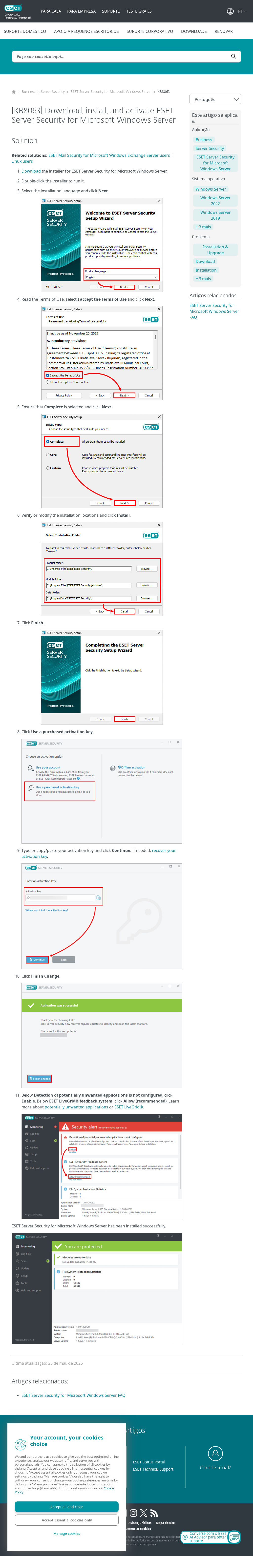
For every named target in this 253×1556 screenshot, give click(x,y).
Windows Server (211, 189)
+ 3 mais (203, 227)
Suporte (111, 11)
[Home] (14, 92)
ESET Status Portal (149, 1462)
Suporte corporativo (150, 31)
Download (31, 171)
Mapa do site (165, 1523)
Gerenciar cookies (138, 1529)
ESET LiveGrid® (128, 1107)
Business (28, 92)
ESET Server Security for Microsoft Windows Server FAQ (214, 311)
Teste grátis (139, 11)
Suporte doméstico (25, 31)
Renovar (224, 31)
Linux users (22, 161)
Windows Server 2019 (215, 215)
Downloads (194, 31)
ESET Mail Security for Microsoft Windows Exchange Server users (109, 155)
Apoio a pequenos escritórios (86, 31)
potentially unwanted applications (76, 1107)
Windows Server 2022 (215, 200)
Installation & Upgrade (215, 250)
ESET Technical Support (153, 1469)
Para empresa (81, 11)
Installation (206, 270)
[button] (242, 11)
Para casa (51, 11)
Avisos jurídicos (139, 1523)
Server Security (53, 92)
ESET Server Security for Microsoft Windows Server (111, 92)
